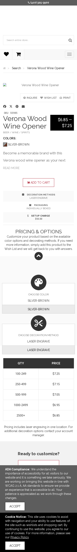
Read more (11, 168)
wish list (50, 97)
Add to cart (40, 182)
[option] (38, 85)
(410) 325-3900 (39, 2)
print (67, 97)
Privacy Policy (19, 537)
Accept (15, 506)
